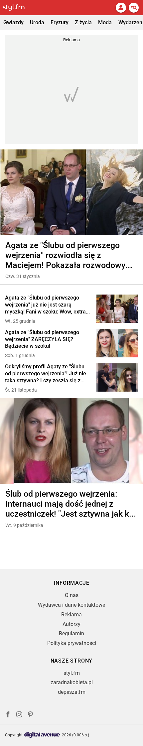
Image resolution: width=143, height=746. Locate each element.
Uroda (37, 22)
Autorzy (71, 624)
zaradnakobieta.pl (72, 682)
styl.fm (72, 673)
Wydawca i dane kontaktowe (71, 605)
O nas (71, 595)
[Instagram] (19, 715)
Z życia (83, 22)
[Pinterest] (31, 715)
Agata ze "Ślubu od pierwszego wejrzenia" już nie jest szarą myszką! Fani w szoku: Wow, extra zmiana (45, 305)
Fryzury (60, 22)
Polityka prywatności (71, 643)
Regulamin (71, 633)
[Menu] (134, 8)
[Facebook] (8, 715)
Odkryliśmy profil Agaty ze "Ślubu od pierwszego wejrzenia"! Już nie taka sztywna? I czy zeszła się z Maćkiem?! (45, 373)
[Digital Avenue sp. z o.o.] (42, 735)
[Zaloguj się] (121, 8)
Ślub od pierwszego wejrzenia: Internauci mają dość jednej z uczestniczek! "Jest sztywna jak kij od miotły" (69, 504)
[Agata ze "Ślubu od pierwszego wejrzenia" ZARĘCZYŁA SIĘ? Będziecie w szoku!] (117, 344)
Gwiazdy (13, 22)
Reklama (71, 614)
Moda (105, 22)
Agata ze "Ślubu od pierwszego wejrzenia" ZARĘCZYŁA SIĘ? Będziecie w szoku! (42, 339)
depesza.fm (71, 692)
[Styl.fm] (18, 7)
